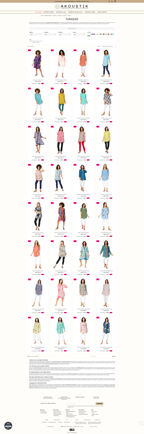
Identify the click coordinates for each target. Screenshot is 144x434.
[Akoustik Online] (71, 6)
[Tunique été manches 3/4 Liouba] (38, 216)
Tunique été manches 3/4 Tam (106, 232)
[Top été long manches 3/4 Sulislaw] (60, 63)
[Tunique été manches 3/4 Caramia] (38, 293)
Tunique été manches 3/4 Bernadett (106, 347)
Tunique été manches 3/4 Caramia (38, 309)
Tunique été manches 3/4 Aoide (60, 118)
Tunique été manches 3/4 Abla (38, 118)
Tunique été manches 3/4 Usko (106, 194)
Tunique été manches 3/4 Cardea (106, 309)
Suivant (114, 356)
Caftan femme (56, 415)
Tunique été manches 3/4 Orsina (106, 79)
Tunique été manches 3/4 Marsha (60, 194)
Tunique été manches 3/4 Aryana (38, 156)
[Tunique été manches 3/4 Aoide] (60, 102)
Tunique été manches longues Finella (60, 347)
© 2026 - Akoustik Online (72, 432)
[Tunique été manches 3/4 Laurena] (60, 254)
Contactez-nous (97, 419)
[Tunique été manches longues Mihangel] (83, 178)
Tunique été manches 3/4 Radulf (106, 156)
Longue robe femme (57, 411)
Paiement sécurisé (87, 419)
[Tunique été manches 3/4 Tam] (106, 216)
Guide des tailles (95, 414)
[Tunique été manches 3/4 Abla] (38, 102)
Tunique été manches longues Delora (83, 309)
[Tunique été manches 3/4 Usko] (106, 178)
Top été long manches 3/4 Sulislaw (61, 79)
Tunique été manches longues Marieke (37, 347)
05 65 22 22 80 (94, 426)
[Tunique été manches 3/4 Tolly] (106, 102)
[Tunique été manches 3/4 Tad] (38, 63)
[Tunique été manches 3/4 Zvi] (38, 178)
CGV (67, 419)
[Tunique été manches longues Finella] (60, 331)
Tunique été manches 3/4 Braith (83, 232)
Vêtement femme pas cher (71, 415)
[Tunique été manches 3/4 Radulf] (106, 140)
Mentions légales (57, 419)
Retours (77, 419)
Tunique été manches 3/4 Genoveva (60, 232)
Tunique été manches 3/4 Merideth (83, 118)
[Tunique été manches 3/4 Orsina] (106, 63)
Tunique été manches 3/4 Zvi (38, 194)
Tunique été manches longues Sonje (83, 347)
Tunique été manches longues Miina (83, 156)
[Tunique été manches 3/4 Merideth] (83, 102)
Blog (93, 415)
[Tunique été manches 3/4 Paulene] (83, 254)
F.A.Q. (93, 412)
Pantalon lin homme (83, 411)
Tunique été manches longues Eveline (106, 270)
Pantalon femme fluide (83, 414)
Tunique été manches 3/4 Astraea (60, 309)
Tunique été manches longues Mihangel (83, 194)
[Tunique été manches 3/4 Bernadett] (106, 331)
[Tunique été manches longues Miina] (83, 140)
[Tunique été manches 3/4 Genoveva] (60, 216)
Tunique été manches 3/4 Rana (38, 270)
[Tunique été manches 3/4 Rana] (38, 254)
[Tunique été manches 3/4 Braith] (83, 216)
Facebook (71, 430)
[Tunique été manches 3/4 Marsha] (60, 178)
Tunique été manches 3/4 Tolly (106, 118)
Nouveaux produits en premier (109, 46)
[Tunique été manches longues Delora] (83, 293)
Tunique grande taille (57, 414)
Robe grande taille (56, 412)
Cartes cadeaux (43, 411)
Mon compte (94, 411)
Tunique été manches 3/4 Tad (38, 79)
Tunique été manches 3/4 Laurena (60, 270)
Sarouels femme (43, 412)
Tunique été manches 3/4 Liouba (37, 232)
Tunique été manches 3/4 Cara (83, 79)
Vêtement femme (69, 414)
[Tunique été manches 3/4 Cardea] (106, 293)
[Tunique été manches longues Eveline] (106, 254)
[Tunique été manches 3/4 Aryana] (38, 140)
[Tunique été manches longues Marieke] (38, 331)
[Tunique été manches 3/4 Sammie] (60, 140)
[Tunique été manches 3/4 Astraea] (60, 293)
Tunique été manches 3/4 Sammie (60, 156)
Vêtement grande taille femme (70, 412)
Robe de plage (82, 412)
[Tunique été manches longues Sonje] (83, 331)
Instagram (73, 430)
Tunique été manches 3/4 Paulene (83, 270)
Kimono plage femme (70, 416)
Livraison (46, 419)
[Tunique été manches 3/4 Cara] (83, 63)
